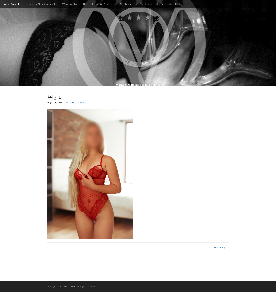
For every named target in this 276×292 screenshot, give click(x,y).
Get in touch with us (169, 4)
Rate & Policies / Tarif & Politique (133, 4)
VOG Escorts (70, 286)
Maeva (80, 102)
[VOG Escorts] (138, 37)
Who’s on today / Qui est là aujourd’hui (85, 4)
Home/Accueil (10, 4)
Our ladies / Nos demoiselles (40, 4)
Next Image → (221, 247)
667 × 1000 (69, 102)
